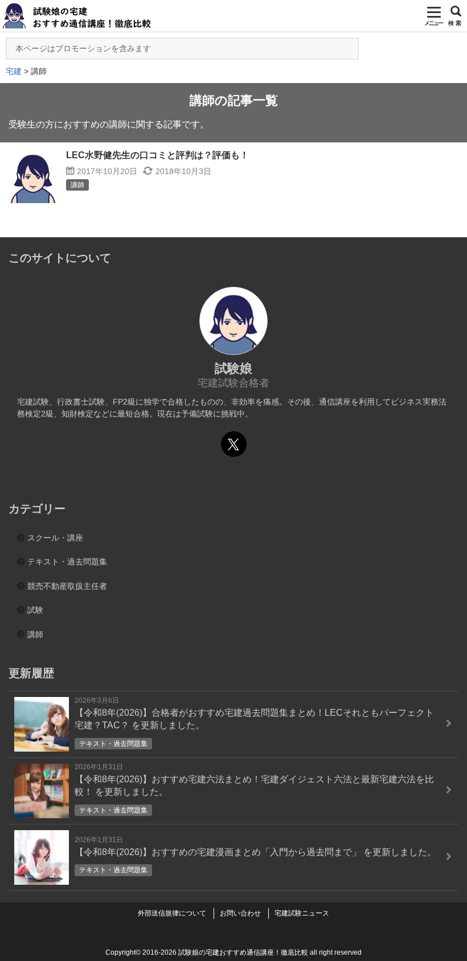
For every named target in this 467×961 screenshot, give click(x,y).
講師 (35, 634)
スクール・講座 (55, 537)
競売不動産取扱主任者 (67, 586)
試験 (35, 609)
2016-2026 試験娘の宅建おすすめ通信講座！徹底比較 (225, 952)
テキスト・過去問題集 (67, 561)
